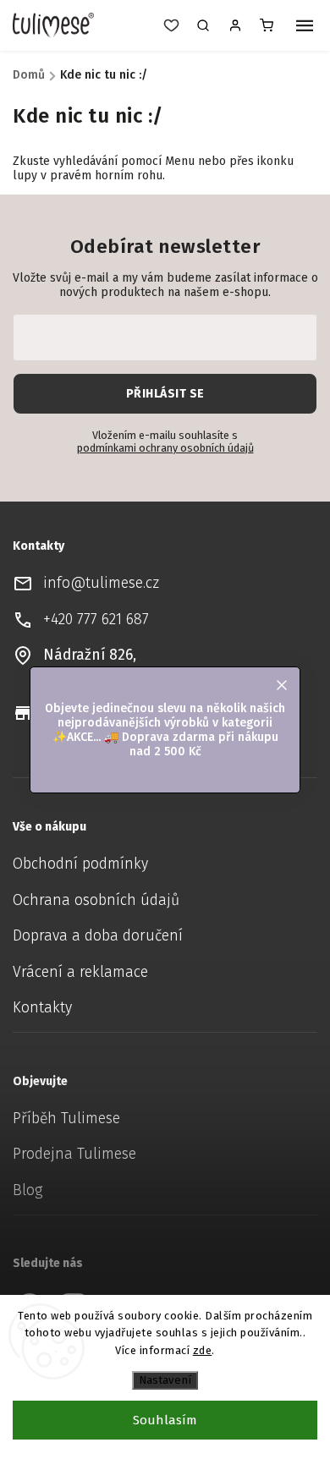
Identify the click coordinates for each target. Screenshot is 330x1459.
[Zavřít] (308, 1241)
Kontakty (42, 1008)
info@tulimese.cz (101, 583)
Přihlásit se (165, 394)
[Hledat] (203, 25)
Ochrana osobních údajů (96, 900)
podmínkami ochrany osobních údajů (165, 448)
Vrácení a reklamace (80, 972)
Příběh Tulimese (66, 1118)
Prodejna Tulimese (74, 1154)
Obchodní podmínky (80, 864)
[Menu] (305, 27)
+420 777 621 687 (96, 619)
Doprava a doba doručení (98, 936)
